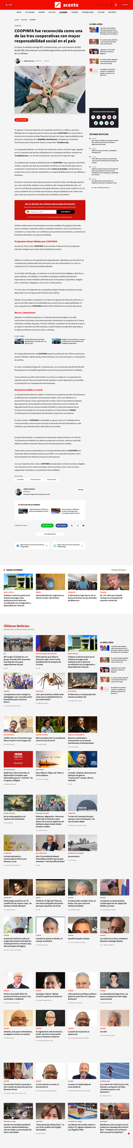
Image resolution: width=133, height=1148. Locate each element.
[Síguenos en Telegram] (107, 123)
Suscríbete (66, 212)
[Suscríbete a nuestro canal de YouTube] (111, 5)
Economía (63, 12)
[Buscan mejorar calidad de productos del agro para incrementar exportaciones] (66, 512)
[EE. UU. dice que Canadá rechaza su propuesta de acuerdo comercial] (114, 588)
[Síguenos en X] (101, 5)
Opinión (41, 12)
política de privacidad (66, 217)
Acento (17, 20)
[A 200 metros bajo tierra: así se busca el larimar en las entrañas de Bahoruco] (82, 588)
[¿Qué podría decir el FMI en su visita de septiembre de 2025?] (33, 512)
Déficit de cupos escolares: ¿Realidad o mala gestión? (104, 152)
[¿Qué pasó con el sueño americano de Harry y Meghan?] (103, 52)
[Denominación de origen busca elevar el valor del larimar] (50, 587)
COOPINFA (32, 20)
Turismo (74, 12)
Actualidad (29, 12)
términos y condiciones (54, 217)
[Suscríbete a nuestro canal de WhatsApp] (101, 123)
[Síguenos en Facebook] (97, 5)
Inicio (19, 12)
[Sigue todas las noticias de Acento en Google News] (32, 546)
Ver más (80, 490)
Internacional (88, 12)
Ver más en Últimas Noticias (100, 188)
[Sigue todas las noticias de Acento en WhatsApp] (68, 546)
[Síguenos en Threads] (115, 117)
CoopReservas (35, 480)
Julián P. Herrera (29, 61)
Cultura (101, 12)
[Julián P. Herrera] (17, 61)
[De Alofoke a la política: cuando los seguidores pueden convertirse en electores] (103, 73)
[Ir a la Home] (129, 1133)
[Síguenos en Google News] (112, 123)
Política (52, 12)
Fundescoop (51, 480)
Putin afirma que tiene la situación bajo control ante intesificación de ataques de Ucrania (105, 161)
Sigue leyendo (14, 570)
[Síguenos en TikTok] (96, 123)
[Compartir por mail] (83, 526)
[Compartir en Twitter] (72, 526)
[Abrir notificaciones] (116, 5)
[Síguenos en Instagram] (106, 5)
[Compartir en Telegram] (78, 526)
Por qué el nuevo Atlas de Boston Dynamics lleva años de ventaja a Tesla (104, 182)
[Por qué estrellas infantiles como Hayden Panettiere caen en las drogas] (103, 62)
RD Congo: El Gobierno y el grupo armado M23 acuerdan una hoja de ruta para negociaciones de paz (105, 142)
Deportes (112, 12)
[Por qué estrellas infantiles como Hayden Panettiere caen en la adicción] (103, 42)
